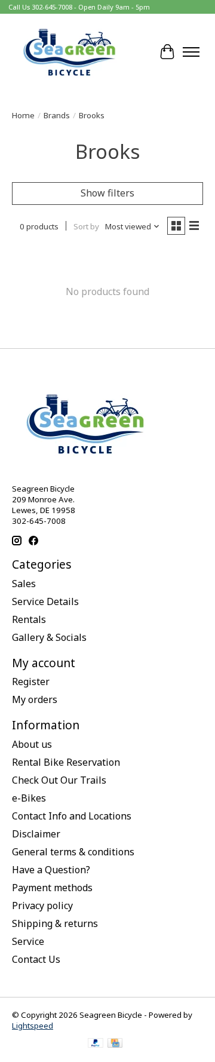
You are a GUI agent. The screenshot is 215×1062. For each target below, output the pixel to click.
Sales (24, 583)
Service (28, 941)
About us (32, 744)
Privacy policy (42, 905)
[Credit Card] (115, 1044)
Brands (57, 115)
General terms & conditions (73, 851)
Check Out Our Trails (59, 780)
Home (23, 115)
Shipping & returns (55, 923)
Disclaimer (36, 833)
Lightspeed (32, 1025)
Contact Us (36, 959)
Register (31, 681)
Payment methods (52, 887)
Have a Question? (51, 869)
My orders (34, 699)
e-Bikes (29, 798)
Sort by (86, 226)
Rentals (29, 619)
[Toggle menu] (191, 52)
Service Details (45, 601)
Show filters (107, 192)
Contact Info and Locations (71, 815)
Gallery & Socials (49, 637)
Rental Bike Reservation (66, 762)
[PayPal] (95, 1044)
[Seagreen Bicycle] (69, 52)
